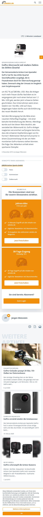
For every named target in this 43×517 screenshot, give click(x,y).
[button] (21, 513)
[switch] (4, 169)
